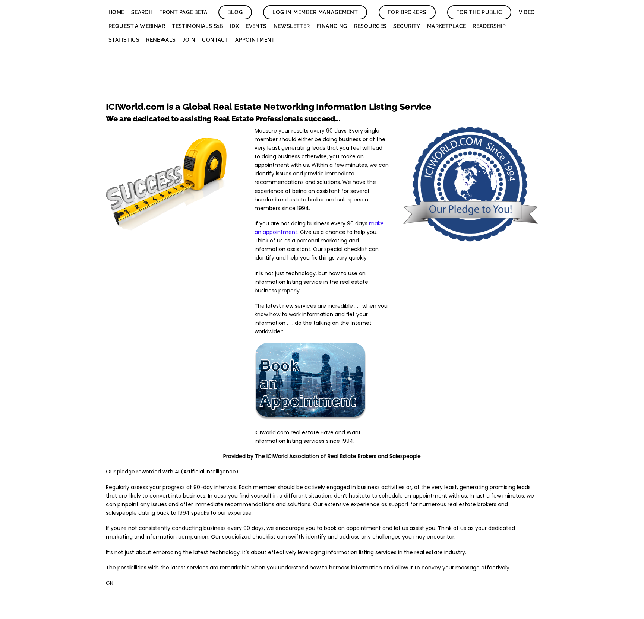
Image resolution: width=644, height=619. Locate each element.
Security (406, 26)
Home (116, 12)
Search (142, 12)
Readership (489, 26)
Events (256, 26)
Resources (370, 26)
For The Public (479, 12)
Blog (235, 12)
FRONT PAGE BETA (183, 12)
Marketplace (446, 26)
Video (527, 12)
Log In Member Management (315, 12)
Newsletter (292, 26)
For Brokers (407, 12)
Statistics (123, 40)
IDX (234, 26)
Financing (332, 26)
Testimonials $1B (197, 26)
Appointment (255, 40)
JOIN (189, 40)
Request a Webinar (136, 26)
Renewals (161, 40)
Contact (215, 40)
